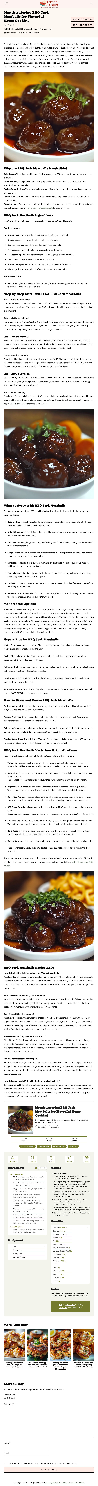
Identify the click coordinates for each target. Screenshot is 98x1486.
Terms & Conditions (76, 1482)
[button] (44, 1174)
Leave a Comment (31, 32)
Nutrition (69, 1161)
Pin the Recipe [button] (84, 25)
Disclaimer (62, 1482)
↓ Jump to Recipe (82, 19)
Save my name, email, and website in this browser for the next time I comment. (42, 1463)
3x (42, 1168)
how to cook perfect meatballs (39, 207)
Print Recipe (41, 1127)
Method (51, 1161)
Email (7, 1453)
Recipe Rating (10, 1394)
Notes (87, 1161)
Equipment (32, 1161)
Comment (9, 1404)
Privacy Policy (52, 1482)
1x (36, 1168)
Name (7, 1442)
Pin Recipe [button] (53, 1127)
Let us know (63, 1308)
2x (39, 1168)
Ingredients (12, 1161)
